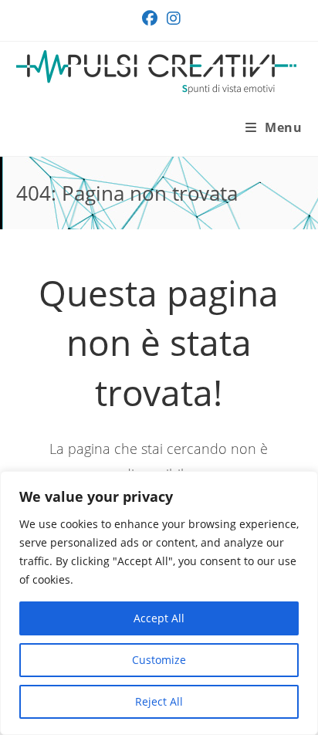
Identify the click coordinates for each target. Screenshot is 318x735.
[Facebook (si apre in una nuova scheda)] (149, 18)
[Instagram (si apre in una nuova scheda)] (171, 18)
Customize (159, 659)
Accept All (159, 618)
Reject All (159, 701)
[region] (159, 603)
